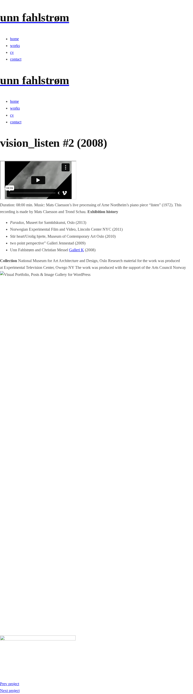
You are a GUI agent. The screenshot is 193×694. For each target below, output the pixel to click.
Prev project (9, 684)
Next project (10, 690)
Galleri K (76, 250)
